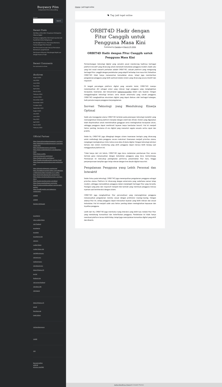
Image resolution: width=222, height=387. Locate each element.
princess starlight (38, 367)
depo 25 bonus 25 (38, 270)
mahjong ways (37, 262)
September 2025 (38, 108)
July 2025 (36, 114)
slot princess (37, 257)
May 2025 (36, 119)
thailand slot (37, 278)
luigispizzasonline (125, 92)
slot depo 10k (37, 287)
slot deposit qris (38, 266)
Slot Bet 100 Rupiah (39, 204)
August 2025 (37, 111)
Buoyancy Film (48, 7)
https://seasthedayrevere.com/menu (44, 147)
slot (34, 351)
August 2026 (37, 77)
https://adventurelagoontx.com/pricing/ (45, 168)
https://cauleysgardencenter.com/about (45, 181)
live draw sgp (37, 311)
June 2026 (36, 83)
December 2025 (38, 100)
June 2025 (36, 116)
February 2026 (37, 94)
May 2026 (36, 86)
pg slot (35, 274)
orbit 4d (35, 365)
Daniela (118, 47)
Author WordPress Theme (122, 385)
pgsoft (35, 307)
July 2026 (36, 80)
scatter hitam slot (38, 249)
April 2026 (36, 89)
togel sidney (37, 315)
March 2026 (37, 91)
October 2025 (37, 105)
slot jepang (36, 291)
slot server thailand (39, 282)
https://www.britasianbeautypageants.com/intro (48, 141)
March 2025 (37, 125)
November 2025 (38, 102)
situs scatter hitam (39, 220)
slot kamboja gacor (39, 327)
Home (77, 7)
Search (35, 17)
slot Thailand (37, 224)
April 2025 (36, 122)
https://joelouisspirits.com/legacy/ (43, 158)
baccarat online (38, 363)
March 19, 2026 (129, 47)
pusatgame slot (38, 237)
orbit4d (35, 195)
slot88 (35, 339)
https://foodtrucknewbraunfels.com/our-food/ (47, 160)
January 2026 (37, 97)
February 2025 (37, 127)
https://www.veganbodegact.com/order (45, 183)
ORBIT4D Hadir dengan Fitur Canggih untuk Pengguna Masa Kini (120, 36)
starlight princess (38, 253)
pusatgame (36, 216)
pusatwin (36, 232)
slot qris (35, 241)
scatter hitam (37, 245)
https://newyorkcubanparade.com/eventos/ (46, 175)
